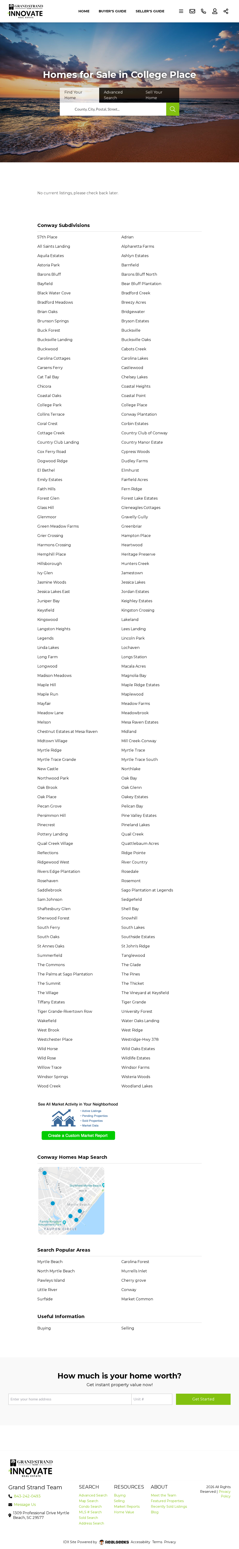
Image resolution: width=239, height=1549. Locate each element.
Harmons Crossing (54, 545)
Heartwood (132, 545)
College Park (49, 405)
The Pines (130, 974)
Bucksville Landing (55, 340)
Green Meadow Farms (58, 526)
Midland (129, 731)
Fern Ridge (131, 489)
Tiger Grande (133, 1002)
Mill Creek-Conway (138, 741)
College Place (134, 405)
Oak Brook (47, 787)
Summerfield (49, 955)
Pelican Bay (132, 806)
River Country (134, 862)
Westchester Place (55, 1039)
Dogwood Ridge (52, 461)
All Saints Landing (53, 246)
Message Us (25, 1504)
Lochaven (130, 647)
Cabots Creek (133, 349)
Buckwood (47, 349)
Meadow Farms (135, 703)
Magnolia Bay (133, 675)
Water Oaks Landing (140, 1021)
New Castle (47, 769)
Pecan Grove (49, 806)
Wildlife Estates (135, 1058)
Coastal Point (133, 395)
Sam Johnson (49, 899)
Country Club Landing (58, 442)
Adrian (127, 237)
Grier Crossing (50, 535)
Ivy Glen (45, 573)
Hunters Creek (135, 563)
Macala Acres (133, 666)
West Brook (48, 1030)
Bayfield (45, 284)
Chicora (44, 386)
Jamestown (132, 573)
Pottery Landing (52, 834)
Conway (128, 1290)
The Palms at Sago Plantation (65, 974)
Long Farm (47, 657)
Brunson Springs (53, 321)
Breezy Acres (133, 302)
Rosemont (131, 881)
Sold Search (88, 1518)
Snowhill (129, 918)
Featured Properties (167, 1501)
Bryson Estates (135, 321)
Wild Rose (46, 1058)
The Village (47, 993)
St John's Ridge (135, 946)
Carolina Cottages (53, 358)
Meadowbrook (135, 713)
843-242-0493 (27, 1496)
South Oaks (48, 937)
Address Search (91, 1523)
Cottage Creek (51, 433)
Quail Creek (132, 834)
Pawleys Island (51, 1280)
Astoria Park (48, 265)
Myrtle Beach (50, 1262)
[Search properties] (172, 109)
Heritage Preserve (138, 554)
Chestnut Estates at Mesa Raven (67, 731)
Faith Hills (46, 489)
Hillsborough (49, 563)
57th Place (47, 237)
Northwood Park (53, 778)
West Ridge (132, 1030)
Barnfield (130, 265)
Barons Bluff (49, 274)
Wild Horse (47, 1049)
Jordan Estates (135, 591)
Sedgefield (131, 899)
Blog (154, 1512)
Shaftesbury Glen (53, 909)
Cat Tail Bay (48, 377)
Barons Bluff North (139, 274)
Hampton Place (136, 535)
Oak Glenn (131, 787)
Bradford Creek (135, 293)
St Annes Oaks (50, 946)
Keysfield (45, 610)
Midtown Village (52, 741)
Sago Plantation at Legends (147, 890)
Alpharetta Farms (137, 246)
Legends (45, 638)
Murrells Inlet (134, 1271)
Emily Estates (49, 479)
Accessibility (140, 1542)
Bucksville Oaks (136, 340)
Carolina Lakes (134, 358)
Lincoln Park (133, 638)
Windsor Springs (52, 1077)
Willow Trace (49, 1067)
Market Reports (127, 1506)
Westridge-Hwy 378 (140, 1039)
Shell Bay (130, 909)
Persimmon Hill (51, 815)
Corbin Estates (134, 423)
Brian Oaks (47, 312)
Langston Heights (53, 629)
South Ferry (48, 927)
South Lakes (132, 927)
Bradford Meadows (55, 302)
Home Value (124, 1512)
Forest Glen (48, 498)
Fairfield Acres (134, 479)
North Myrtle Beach (56, 1271)
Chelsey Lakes (134, 377)
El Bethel (46, 470)
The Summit (49, 983)
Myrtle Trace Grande (56, 759)
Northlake (131, 769)
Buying (44, 1328)
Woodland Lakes (136, 1086)
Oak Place (46, 797)
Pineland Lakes (135, 825)
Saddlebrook (49, 890)
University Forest (136, 1011)
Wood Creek (49, 1086)
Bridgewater (133, 312)
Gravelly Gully (134, 517)
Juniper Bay (48, 601)
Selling (127, 1328)
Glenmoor (46, 517)
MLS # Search (90, 1512)
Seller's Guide (150, 11)
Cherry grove (133, 1280)
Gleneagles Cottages (140, 507)
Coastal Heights (135, 386)
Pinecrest (46, 825)
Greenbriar (131, 526)
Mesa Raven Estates (139, 722)
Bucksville (131, 330)
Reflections (47, 853)
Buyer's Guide (112, 11)
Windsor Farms (135, 1067)
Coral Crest (47, 423)
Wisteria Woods (135, 1077)
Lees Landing (133, 629)
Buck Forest (48, 330)
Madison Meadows (54, 675)
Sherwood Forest (53, 918)
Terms (157, 1542)
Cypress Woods (135, 451)
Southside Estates (138, 937)
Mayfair (44, 703)
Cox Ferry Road (51, 451)
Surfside (45, 1299)
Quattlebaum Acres (140, 843)
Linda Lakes (48, 647)
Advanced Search (93, 1495)
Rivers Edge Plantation (58, 871)
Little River (47, 1290)
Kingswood (47, 619)
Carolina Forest (135, 1262)
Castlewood (132, 367)
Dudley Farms (134, 461)
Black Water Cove (54, 293)
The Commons (51, 965)
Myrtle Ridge (49, 750)
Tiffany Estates (51, 1002)
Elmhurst (130, 470)
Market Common (137, 1299)
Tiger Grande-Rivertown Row (64, 1011)
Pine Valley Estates (138, 815)
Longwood (47, 666)
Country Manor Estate (142, 442)
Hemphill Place (51, 554)
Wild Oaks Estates (138, 1049)
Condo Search (90, 1506)
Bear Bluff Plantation (141, 284)
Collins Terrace (51, 414)
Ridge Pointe (133, 853)
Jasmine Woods (51, 582)
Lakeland (130, 619)
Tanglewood (133, 955)
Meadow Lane (50, 713)
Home (83, 11)
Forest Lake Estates (139, 498)
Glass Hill (45, 507)
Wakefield (46, 1021)
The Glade (131, 965)
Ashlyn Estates (134, 256)
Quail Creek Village (55, 843)
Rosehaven (47, 881)
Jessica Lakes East (53, 591)
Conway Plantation (139, 414)
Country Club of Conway (144, 433)
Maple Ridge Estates (140, 685)
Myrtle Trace (133, 750)
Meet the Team (163, 1495)
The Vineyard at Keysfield (145, 993)
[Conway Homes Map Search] (119, 1201)
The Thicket (132, 983)
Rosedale (130, 871)
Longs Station (134, 657)
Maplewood (132, 694)
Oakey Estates (134, 797)
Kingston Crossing (138, 610)
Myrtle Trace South (139, 759)
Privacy (170, 1542)
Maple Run (47, 694)
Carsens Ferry (50, 367)
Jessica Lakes (133, 582)
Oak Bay (129, 778)
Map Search (88, 1501)
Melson (44, 722)
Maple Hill (46, 685)
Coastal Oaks (49, 395)
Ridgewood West (53, 862)
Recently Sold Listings (169, 1506)
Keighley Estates (136, 601)
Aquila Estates (50, 256)
